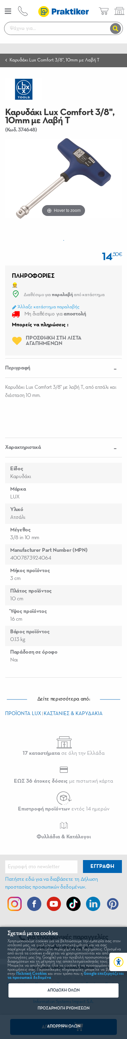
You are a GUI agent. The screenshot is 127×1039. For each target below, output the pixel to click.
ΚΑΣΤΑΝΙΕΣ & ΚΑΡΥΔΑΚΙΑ (73, 713)
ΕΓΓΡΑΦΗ (102, 866)
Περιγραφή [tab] (17, 368)
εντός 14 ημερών (63, 809)
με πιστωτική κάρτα (63, 781)
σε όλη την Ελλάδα (64, 753)
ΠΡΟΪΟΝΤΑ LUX (23, 713)
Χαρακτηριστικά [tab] (23, 447)
